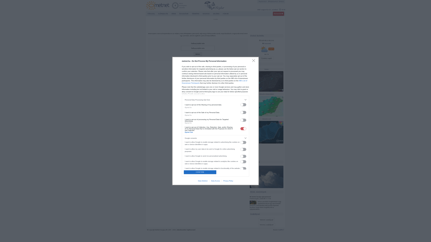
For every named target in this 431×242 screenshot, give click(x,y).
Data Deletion (203, 181)
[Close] (254, 61)
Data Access (215, 181)
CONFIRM (200, 172)
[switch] (243, 104)
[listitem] (215, 100)
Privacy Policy (228, 181)
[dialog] (215, 121)
